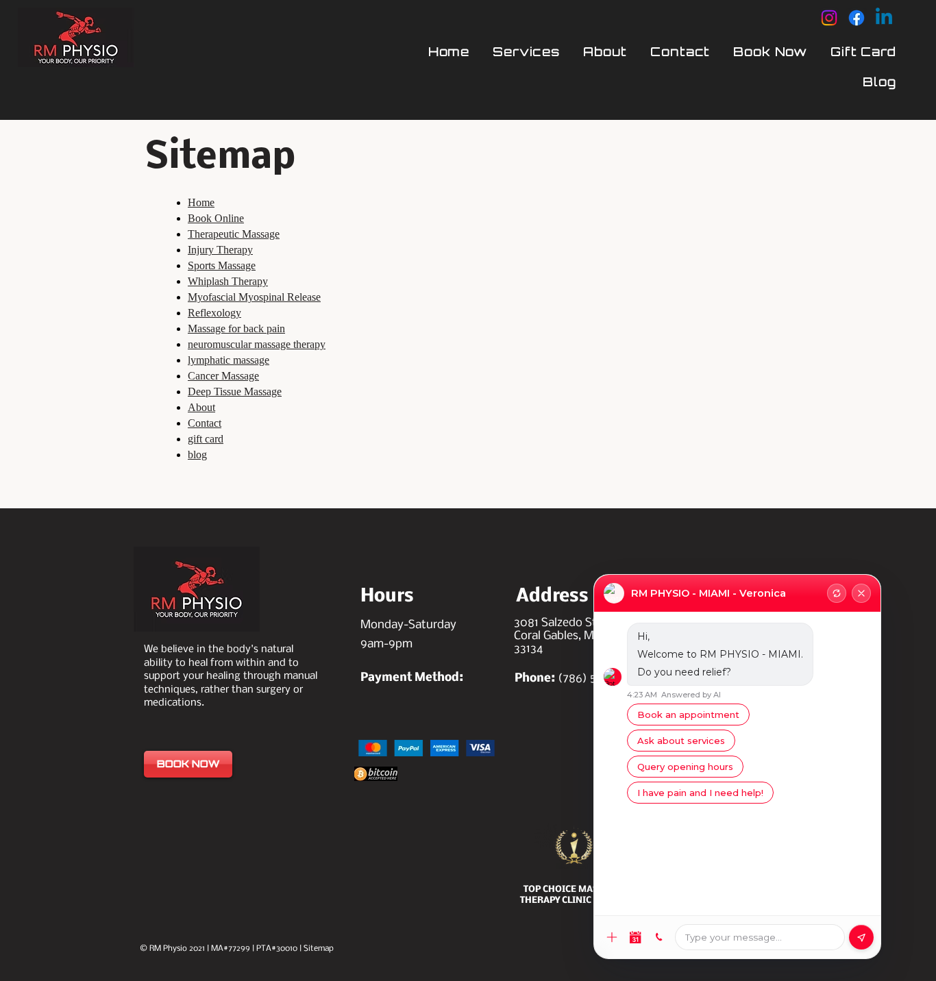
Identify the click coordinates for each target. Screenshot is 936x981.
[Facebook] (856, 18)
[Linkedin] (884, 18)
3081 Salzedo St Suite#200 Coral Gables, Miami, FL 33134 (584, 636)
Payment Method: (411, 677)
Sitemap (319, 949)
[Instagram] (829, 18)
